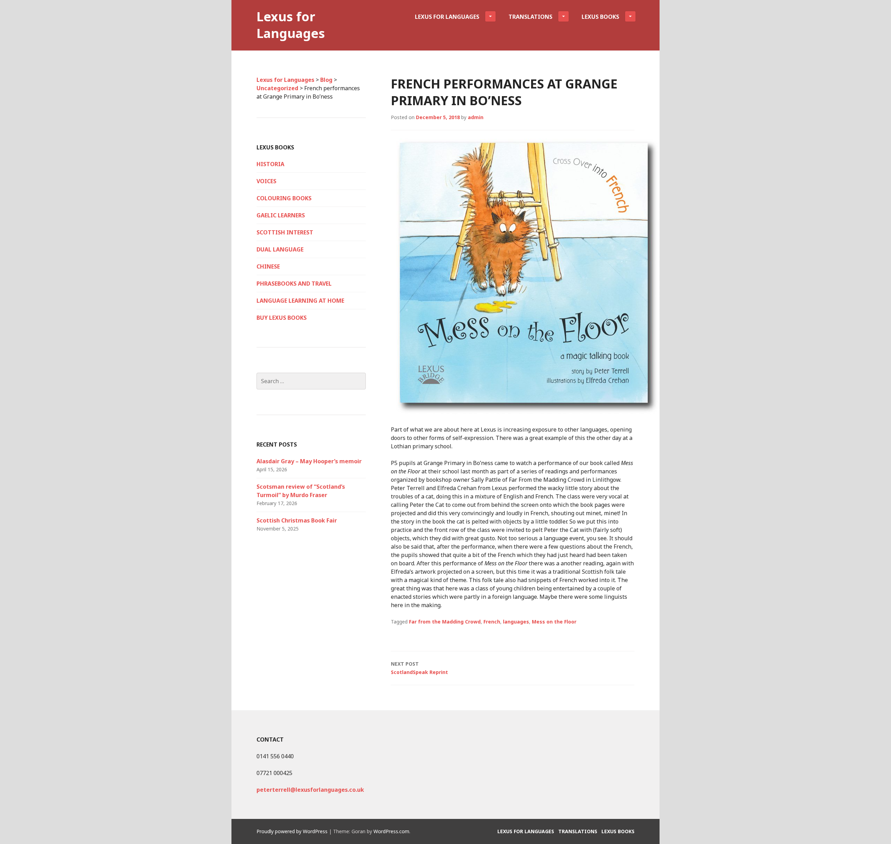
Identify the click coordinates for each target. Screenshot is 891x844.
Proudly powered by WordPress (292, 831)
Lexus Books (600, 17)
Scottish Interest (285, 232)
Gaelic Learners (281, 215)
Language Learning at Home (300, 300)
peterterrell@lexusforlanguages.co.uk (310, 789)
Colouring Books (284, 198)
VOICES (266, 181)
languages (516, 621)
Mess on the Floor (554, 621)
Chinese (268, 266)
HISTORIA (270, 164)
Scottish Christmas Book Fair (297, 520)
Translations (530, 17)
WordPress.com (391, 831)
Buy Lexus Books (282, 318)
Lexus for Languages (291, 25)
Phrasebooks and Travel (294, 283)
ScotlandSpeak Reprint (419, 667)
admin (475, 117)
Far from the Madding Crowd (445, 621)
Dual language (280, 249)
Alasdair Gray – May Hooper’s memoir (309, 461)
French (491, 621)
